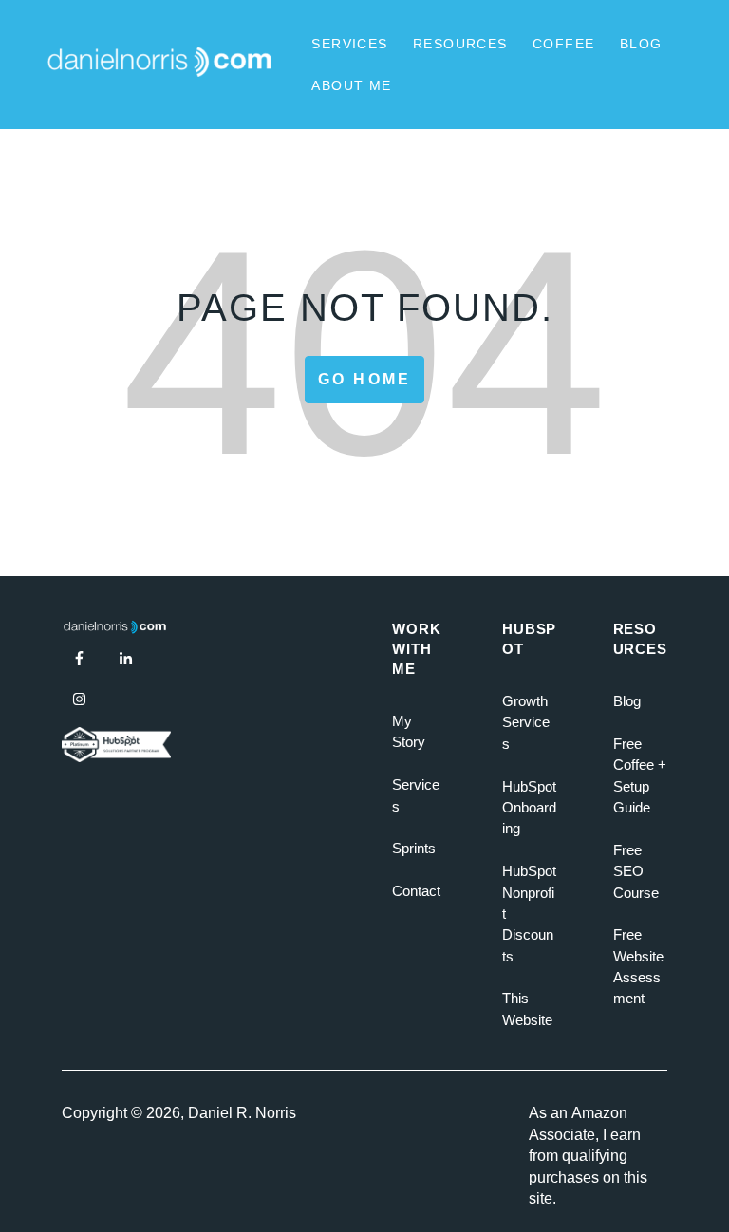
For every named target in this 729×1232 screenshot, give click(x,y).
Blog (641, 43)
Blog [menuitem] (627, 701)
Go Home (364, 379)
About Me (351, 85)
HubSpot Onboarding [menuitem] (529, 807)
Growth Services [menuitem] (526, 722)
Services (349, 43)
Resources (460, 43)
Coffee (563, 43)
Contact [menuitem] (416, 891)
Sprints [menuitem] (414, 848)
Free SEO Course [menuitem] (636, 871)
